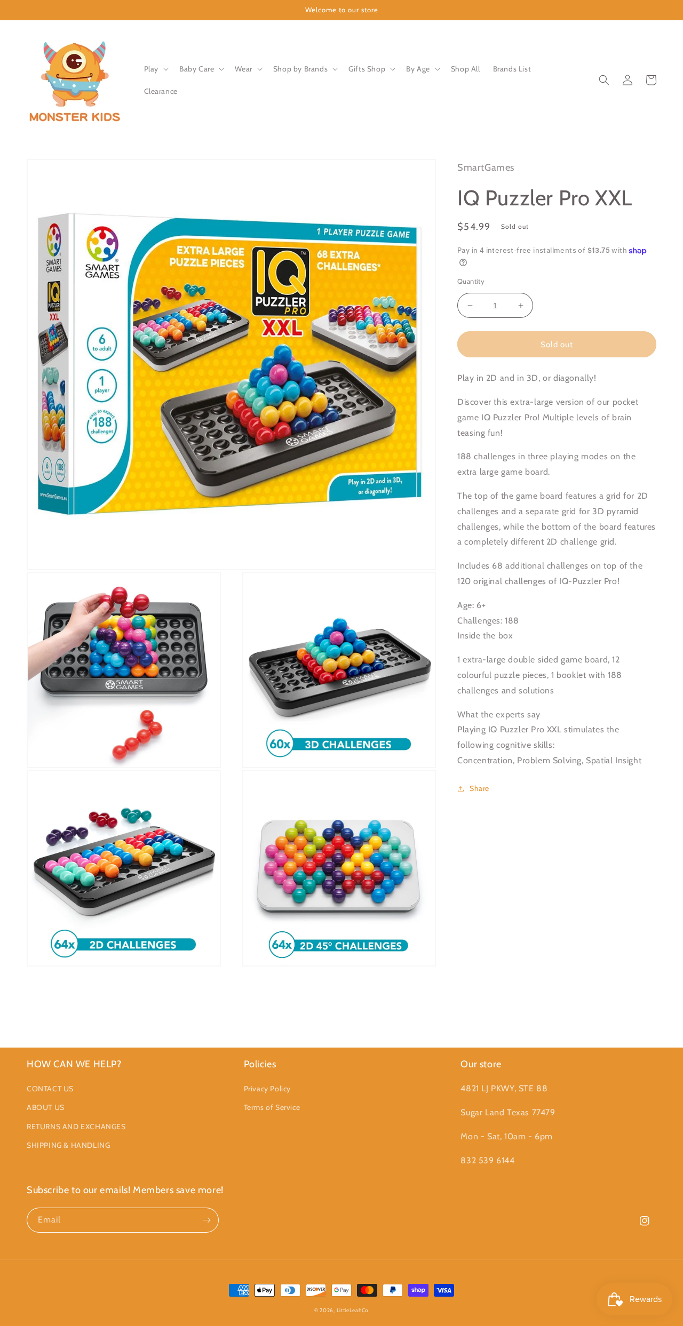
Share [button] (479, 788)
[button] (155, 69)
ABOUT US (46, 1107)
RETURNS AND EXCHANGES (76, 1126)
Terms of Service (272, 1107)
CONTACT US (50, 1088)
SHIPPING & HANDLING (68, 1145)
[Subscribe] (206, 1220)
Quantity (471, 281)
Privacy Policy (267, 1088)
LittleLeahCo (353, 1310)
